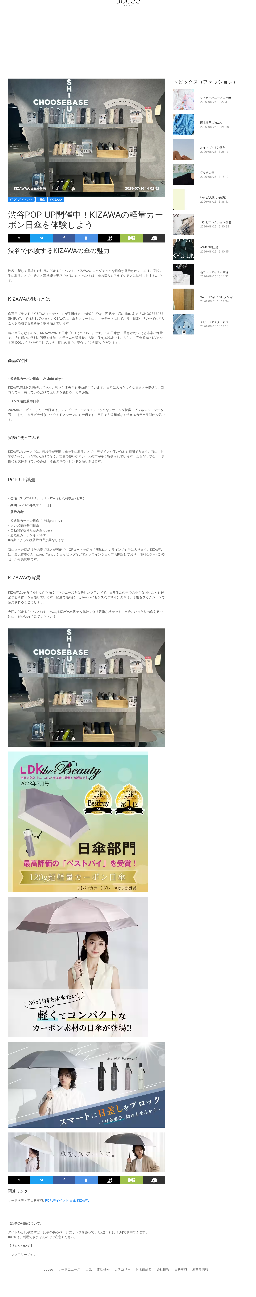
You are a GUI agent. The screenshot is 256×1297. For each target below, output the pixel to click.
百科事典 (180, 1269)
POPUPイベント (57, 1200)
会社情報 (163, 1269)
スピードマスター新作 (214, 322)
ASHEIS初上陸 (209, 247)
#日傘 (41, 199)
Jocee (48, 1269)
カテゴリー (123, 1269)
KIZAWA (83, 1200)
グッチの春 (207, 172)
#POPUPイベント (21, 199)
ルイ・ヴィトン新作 (212, 147)
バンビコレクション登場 (215, 222)
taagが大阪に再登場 (213, 197)
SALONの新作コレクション (217, 297)
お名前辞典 (144, 1269)
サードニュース (69, 1269)
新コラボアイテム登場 (214, 272)
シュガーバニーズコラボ (215, 97)
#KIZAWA (56, 199)
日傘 (73, 1200)
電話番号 (103, 1269)
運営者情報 (200, 1269)
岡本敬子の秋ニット (212, 122)
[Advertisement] (128, 48)
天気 (88, 1269)
